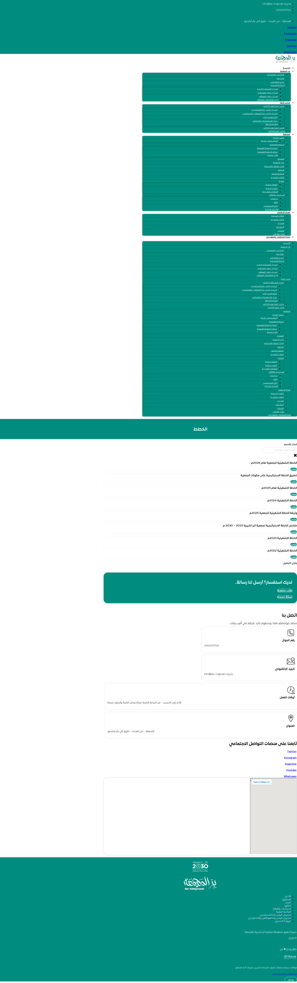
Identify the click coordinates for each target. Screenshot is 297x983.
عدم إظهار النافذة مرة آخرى (284, 974)
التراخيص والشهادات (275, 75)
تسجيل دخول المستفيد (268, 93)
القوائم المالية (272, 185)
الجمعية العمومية (277, 145)
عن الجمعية (285, 71)
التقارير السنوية (277, 216)
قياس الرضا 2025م (276, 131)
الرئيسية (286, 68)
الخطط (281, 170)
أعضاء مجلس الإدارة (269, 141)
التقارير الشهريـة (277, 178)
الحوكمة (286, 134)
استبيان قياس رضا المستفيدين (264, 110)
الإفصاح (281, 159)
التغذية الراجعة (272, 124)
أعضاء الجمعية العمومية (267, 148)
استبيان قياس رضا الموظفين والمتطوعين (260, 114)
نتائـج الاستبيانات (270, 117)
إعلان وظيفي (279, 234)
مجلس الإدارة (278, 138)
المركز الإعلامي (283, 212)
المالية (281, 181)
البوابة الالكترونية (278, 85)
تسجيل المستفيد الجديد (267, 89)
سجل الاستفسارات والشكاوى (265, 121)
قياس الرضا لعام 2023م (274, 106)
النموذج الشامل (277, 174)
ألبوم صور (280, 227)
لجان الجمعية (278, 163)
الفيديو (281, 223)
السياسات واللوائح (277, 195)
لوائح (276, 202)
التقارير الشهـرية (277, 220)
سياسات (274, 199)
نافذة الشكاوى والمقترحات (278, 237)
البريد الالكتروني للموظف (267, 100)
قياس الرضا (285, 103)
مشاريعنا (280, 78)
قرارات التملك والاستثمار (274, 166)
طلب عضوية (272, 155)
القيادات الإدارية (271, 209)
